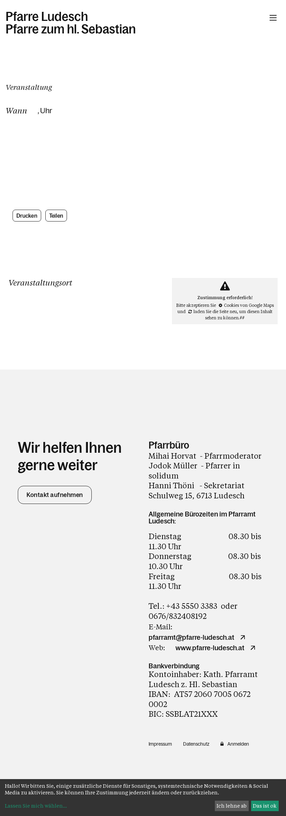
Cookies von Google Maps (249, 305)
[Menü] (273, 17)
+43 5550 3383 (191, 606)
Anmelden (238, 743)
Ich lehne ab (232, 805)
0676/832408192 (177, 616)
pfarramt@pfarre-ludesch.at (191, 637)
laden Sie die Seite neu (215, 311)
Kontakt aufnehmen (55, 494)
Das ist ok (265, 805)
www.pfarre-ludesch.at (209, 648)
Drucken (26, 215)
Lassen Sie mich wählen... (36, 805)
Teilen (56, 215)
